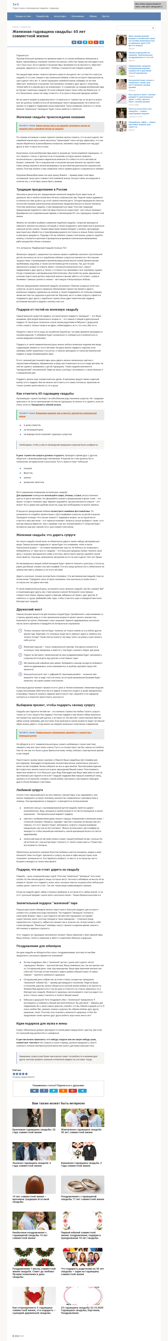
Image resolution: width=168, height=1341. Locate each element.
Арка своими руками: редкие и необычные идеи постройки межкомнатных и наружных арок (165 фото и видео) (142, 41)
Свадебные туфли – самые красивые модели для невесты (142, 124)
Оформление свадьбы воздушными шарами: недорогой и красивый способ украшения (140, 69)
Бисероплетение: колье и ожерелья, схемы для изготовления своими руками (141, 83)
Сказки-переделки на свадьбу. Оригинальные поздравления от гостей (141, 55)
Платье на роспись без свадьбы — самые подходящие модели (140, 111)
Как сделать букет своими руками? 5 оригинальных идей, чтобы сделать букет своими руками (142, 98)
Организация (77, 16)
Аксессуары (60, 16)
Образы (93, 16)
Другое (105, 16)
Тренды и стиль (23, 16)
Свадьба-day (42, 16)
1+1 (16, 4)
